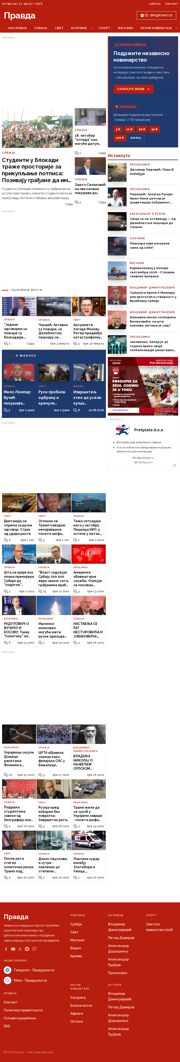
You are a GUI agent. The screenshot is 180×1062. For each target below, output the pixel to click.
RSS (7, 1026)
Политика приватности (23, 1010)
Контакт (171, 3)
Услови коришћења (20, 1018)
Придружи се (161, 15)
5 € (118, 129)
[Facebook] (6, 949)
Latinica (155, 3)
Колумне (79, 28)
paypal (136, 138)
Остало (76, 1021)
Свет (59, 28)
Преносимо (117, 973)
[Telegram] (27, 949)
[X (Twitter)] (20, 949)
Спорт (104, 28)
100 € (120, 137)
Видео (75, 948)
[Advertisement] (54, 73)
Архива (76, 956)
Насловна (17, 28)
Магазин (125, 28)
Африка (76, 1013)
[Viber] (34, 949)
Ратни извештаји (156, 28)
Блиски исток (81, 1005)
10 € (129, 129)
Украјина (78, 997)
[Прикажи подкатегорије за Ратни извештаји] (176, 28)
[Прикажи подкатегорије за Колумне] (91, 28)
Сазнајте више (131, 89)
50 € (154, 129)
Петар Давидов (121, 938)
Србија (40, 28)
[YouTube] (13, 949)
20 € (142, 129)
